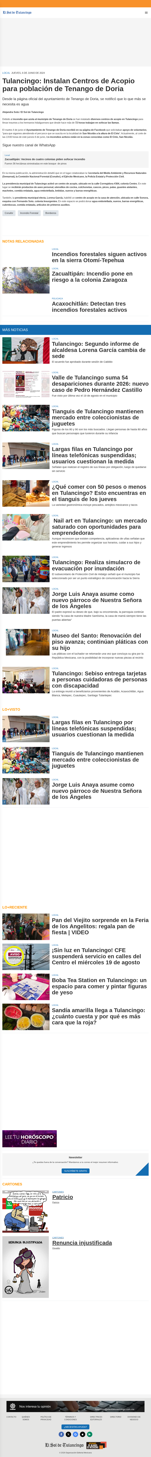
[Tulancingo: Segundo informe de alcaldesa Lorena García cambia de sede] (26, 352)
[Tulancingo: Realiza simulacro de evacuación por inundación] (26, 570)
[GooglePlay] (89, 1434)
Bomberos (50, 213)
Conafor (9, 213)
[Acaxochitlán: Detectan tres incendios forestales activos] (26, 305)
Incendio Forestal (29, 213)
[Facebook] (61, 1434)
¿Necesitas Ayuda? (75, 1427)
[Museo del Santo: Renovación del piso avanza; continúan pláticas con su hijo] (26, 646)
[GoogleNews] (75, 1434)
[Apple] (82, 1434)
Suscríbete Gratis (75, 1171)
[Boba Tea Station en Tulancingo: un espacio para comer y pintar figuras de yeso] (26, 987)
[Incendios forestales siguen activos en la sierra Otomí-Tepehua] (26, 256)
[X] (68, 1434)
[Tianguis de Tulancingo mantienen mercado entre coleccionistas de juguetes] (26, 422)
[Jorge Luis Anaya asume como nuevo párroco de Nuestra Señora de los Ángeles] (26, 606)
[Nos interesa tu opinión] (75, 1406)
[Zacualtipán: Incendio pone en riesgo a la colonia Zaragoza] (26, 280)
